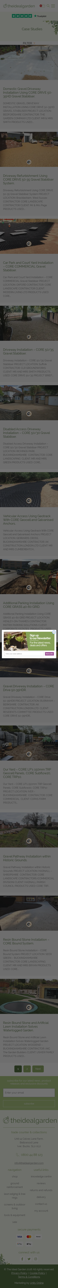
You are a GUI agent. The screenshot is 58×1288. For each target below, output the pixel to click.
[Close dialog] (54, 632)
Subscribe (49, 653)
